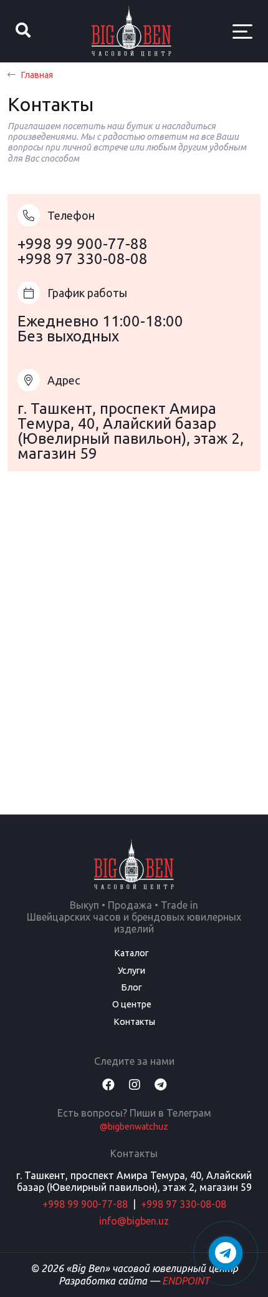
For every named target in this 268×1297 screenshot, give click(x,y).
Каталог (131, 953)
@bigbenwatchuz (134, 1127)
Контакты (134, 1022)
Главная (37, 75)
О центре (131, 1004)
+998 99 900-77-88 (82, 243)
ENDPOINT (185, 1280)
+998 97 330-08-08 (82, 258)
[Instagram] (134, 1084)
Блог (131, 987)
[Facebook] (108, 1084)
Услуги (131, 971)
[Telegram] (160, 1084)
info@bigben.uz (134, 1220)
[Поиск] (23, 31)
